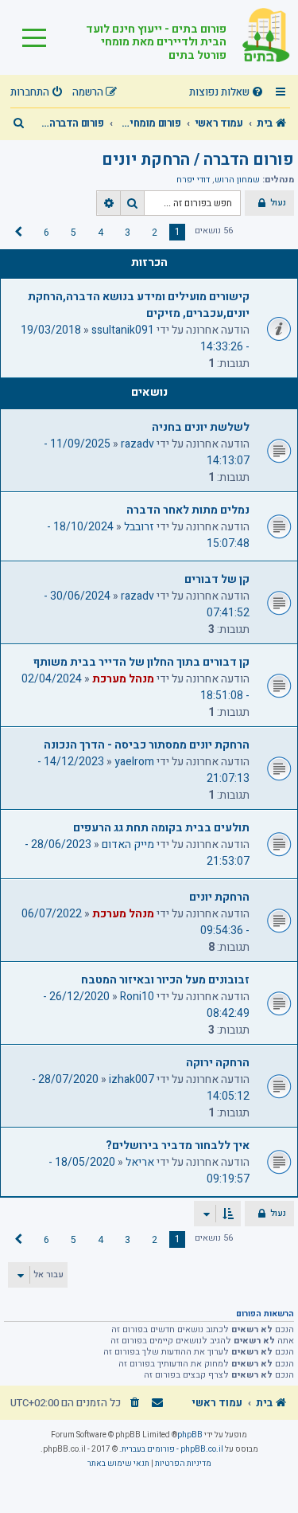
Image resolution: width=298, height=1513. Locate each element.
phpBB (190, 1435)
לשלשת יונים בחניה (201, 427)
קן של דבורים (217, 579)
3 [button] (127, 232)
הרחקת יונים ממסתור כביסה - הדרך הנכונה (147, 745)
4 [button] (100, 232)
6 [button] (46, 232)
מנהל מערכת (123, 678)
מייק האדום (128, 844)
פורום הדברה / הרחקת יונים (198, 159)
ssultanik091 (122, 330)
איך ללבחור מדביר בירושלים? (178, 1145)
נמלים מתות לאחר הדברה (188, 510)
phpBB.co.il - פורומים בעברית (172, 1449)
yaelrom (134, 761)
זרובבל (139, 526)
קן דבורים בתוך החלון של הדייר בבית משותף (141, 662)
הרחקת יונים (219, 897)
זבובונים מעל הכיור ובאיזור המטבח (165, 980)
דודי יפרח (193, 180)
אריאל (140, 1162)
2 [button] (154, 232)
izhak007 (131, 1079)
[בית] (258, 37)
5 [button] (73, 232)
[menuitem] (228, 92)
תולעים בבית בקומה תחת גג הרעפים (161, 827)
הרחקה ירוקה (218, 1062)
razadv (137, 444)
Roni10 (137, 996)
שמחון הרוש (237, 180)
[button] (18, 232)
